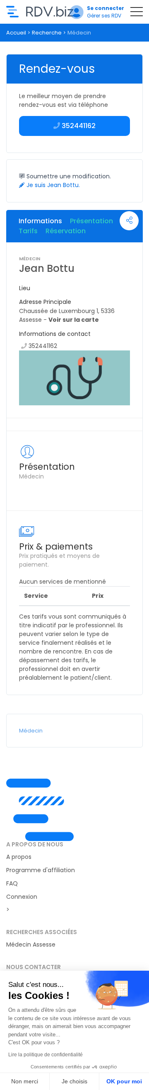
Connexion (21, 897)
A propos (18, 857)
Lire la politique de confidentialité (45, 1055)
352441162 (43, 346)
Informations (40, 221)
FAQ (12, 883)
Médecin (31, 731)
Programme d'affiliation (40, 870)
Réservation (66, 231)
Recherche (47, 33)
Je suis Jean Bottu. (52, 185)
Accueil (16, 33)
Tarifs (28, 231)
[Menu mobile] (136, 13)
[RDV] (74, 810)
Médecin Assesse (30, 944)
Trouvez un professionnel (40, 11)
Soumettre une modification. (68, 176)
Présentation (91, 221)
